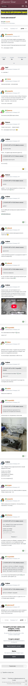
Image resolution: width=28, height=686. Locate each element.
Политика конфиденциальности (16, 678)
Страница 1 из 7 (14, 28)
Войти (14, 656)
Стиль (4, 678)
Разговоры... (12, 23)
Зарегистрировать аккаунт (14, 646)
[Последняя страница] (26, 28)
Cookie (14, 680)
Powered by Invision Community (14, 683)
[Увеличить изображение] (8, 234)
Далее (22, 28)
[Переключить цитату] (3, 145)
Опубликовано (12, 36)
